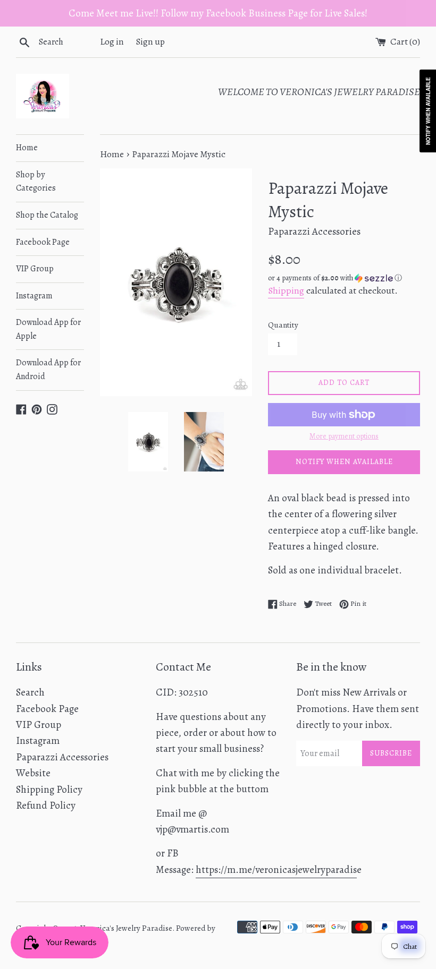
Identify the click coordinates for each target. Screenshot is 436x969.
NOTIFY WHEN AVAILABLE (344, 462)
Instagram (34, 296)
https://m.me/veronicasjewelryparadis (276, 870)
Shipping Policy (49, 789)
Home (27, 147)
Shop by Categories (36, 181)
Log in (112, 42)
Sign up (150, 42)
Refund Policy (46, 805)
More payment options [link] (344, 436)
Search (30, 692)
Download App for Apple (48, 329)
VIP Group (35, 269)
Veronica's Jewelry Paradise (126, 928)
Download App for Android (48, 369)
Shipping (286, 290)
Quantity (283, 325)
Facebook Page (43, 242)
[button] (344, 278)
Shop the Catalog (47, 215)
